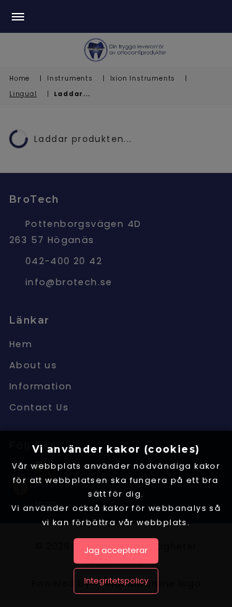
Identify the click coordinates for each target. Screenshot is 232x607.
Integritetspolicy (116, 580)
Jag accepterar (116, 550)
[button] (18, 18)
